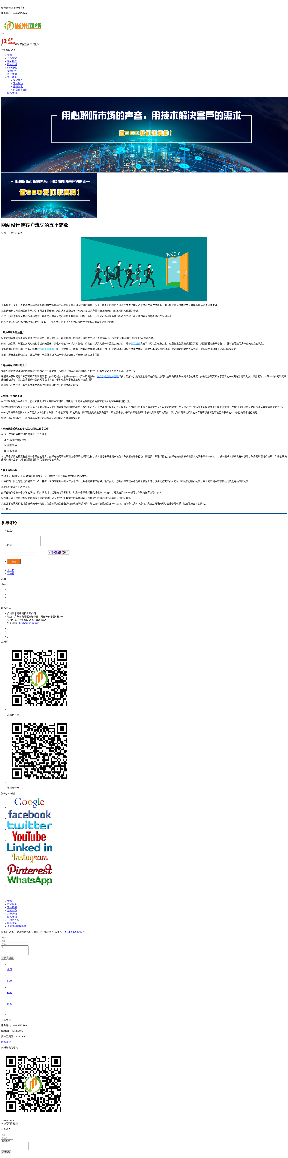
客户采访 (18, 83)
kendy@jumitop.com (29, 623)
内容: (10, 545)
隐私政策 (12, 923)
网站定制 (12, 64)
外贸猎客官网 (20, 89)
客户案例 (12, 74)
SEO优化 (12, 67)
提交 (14, 561)
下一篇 (10, 573)
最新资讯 (18, 86)
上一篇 (10, 570)
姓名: (10, 530)
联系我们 (12, 93)
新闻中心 (12, 910)
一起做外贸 (13, 920)
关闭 (4, 958)
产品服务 (12, 904)
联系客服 (6, 1042)
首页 (9, 55)
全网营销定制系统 (16, 926)
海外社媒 (12, 61)
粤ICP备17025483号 (74, 932)
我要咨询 (6, 1152)
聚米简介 (18, 80)
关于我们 (12, 913)
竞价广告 (12, 71)
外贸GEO (12, 58)
